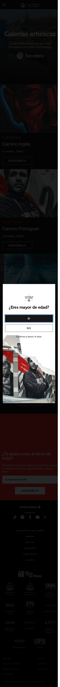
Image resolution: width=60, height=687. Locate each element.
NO (29, 328)
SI (29, 318)
